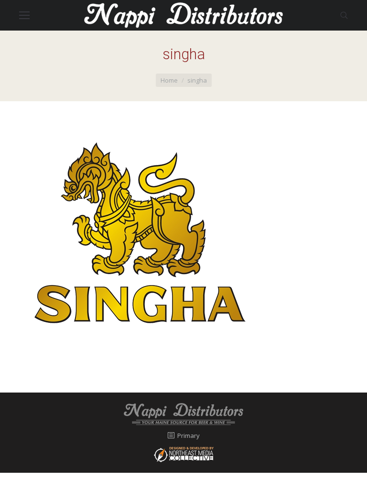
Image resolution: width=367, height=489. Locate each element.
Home (169, 80)
